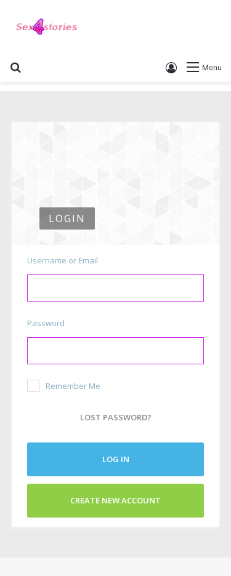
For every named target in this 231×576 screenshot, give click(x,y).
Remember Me (73, 385)
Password (46, 323)
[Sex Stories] (46, 27)
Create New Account (115, 500)
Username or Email (62, 260)
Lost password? (116, 417)
